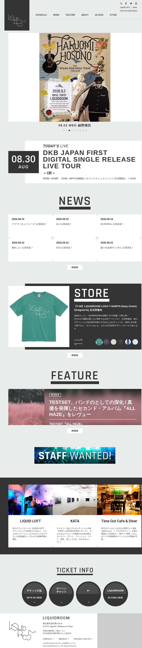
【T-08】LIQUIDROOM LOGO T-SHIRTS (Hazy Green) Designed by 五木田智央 (105, 308)
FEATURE (70, 15)
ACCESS (99, 15)
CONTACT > (48, 639)
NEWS (56, 15)
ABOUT (85, 15)
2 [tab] (66, 130)
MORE (75, 267)
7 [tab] (80, 130)
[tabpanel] (74, 80)
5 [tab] (75, 130)
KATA (135, 7)
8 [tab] (83, 130)
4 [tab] (72, 130)
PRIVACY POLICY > (83, 639)
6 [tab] (77, 130)
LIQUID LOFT (125, 7)
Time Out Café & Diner (128, 11)
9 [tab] (86, 130)
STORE (113, 15)
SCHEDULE (41, 15)
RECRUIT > (64, 639)
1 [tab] (63, 130)
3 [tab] (69, 130)
